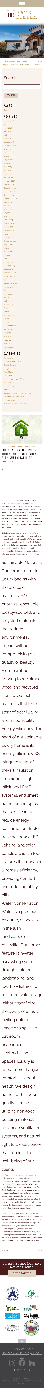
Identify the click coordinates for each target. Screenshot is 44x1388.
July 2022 (7, 290)
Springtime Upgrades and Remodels (18, 393)
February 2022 (9, 308)
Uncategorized (10, 400)
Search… (11, 77)
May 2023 (7, 255)
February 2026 (9, 138)
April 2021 (7, 343)
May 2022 (7, 297)
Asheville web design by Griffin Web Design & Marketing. (22, 1382)
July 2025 (7, 163)
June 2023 (8, 252)
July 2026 (7, 124)
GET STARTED (22, 1273)
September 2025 (10, 156)
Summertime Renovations (14, 397)
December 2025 (10, 146)
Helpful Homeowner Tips (14, 379)
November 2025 (10, 149)
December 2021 (10, 315)
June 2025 (8, 167)
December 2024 (10, 188)
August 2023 (9, 244)
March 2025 (8, 177)
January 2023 (9, 269)
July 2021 (7, 333)
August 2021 (8, 329)
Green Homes (9, 376)
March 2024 (8, 220)
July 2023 (7, 248)
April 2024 (7, 216)
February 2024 (9, 223)
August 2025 (9, 160)
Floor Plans (8, 372)
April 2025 (7, 174)
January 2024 (9, 227)
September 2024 (10, 199)
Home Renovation (30, 447)
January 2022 (9, 312)
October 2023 (9, 237)
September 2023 (10, 241)
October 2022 (9, 280)
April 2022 (7, 301)
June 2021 (7, 336)
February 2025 (9, 181)
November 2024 (10, 191)
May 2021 (7, 340)
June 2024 (8, 209)
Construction (9, 358)
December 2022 (10, 273)
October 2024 (9, 195)
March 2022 (8, 305)
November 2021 (10, 319)
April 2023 (7, 259)
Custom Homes (15, 447)
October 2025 (9, 153)
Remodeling (9, 390)
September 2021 (10, 326)
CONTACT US (22, 1370)
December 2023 (10, 230)
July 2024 (7, 206)
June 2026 (8, 128)
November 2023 (10, 234)
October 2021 (9, 322)
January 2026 (9, 142)
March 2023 (8, 262)
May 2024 (7, 213)
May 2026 (7, 131)
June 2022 (8, 294)
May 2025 (7, 170)
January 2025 (9, 184)
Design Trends (9, 368)
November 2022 (10, 276)
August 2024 (9, 202)
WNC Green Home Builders (15, 404)
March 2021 (8, 347)
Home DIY (8, 383)
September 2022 (10, 283)
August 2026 (9, 121)
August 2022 (9, 287)
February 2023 (9, 266)
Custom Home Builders (13, 361)
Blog (5, 110)
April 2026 (7, 135)
